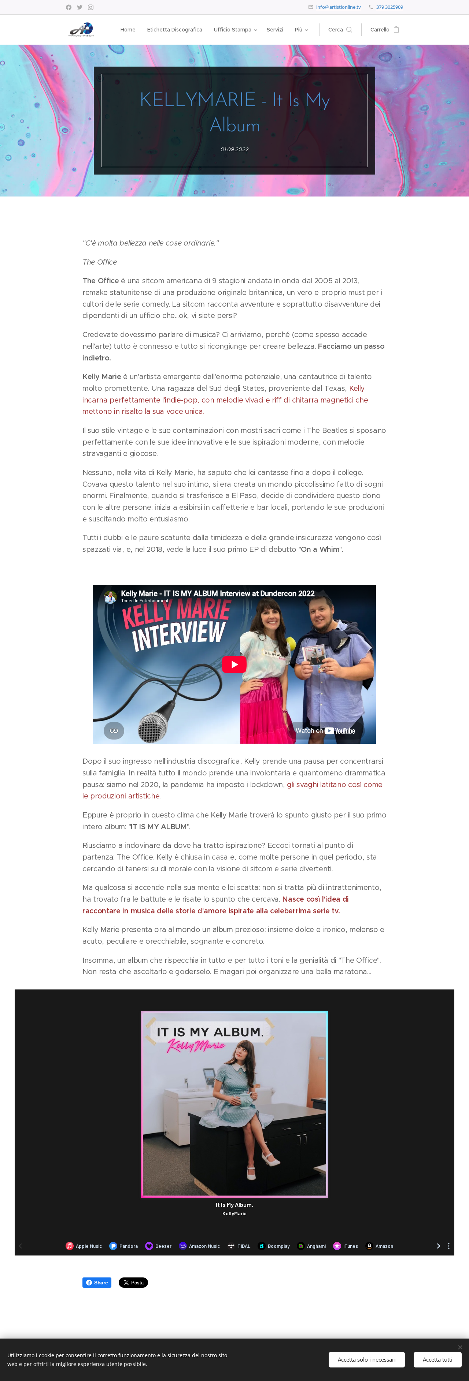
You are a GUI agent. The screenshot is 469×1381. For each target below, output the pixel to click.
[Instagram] (90, 7)
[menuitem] (130, 29)
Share (101, 1282)
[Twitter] (79, 7)
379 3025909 (389, 7)
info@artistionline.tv (338, 7)
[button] (340, 29)
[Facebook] (68, 7)
